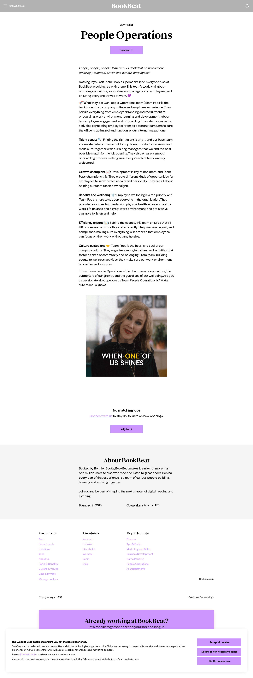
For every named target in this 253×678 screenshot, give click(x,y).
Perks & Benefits (48, 563)
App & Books (133, 544)
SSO (60, 597)
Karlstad (87, 539)
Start (41, 539)
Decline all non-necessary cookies (219, 651)
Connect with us (101, 416)
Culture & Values (48, 568)
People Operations (137, 563)
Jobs (41, 554)
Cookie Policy (27, 654)
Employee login (47, 597)
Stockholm (89, 549)
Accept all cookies (219, 642)
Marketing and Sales (138, 549)
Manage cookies (48, 579)
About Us (44, 558)
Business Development (139, 554)
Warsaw (87, 554)
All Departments (135, 568)
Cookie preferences (219, 661)
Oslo (85, 563)
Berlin (86, 558)
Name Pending (135, 558)
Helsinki (87, 544)
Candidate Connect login (201, 597)
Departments (46, 544)
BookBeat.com (206, 579)
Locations (44, 549)
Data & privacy (47, 573)
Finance (131, 539)
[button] (247, 6)
